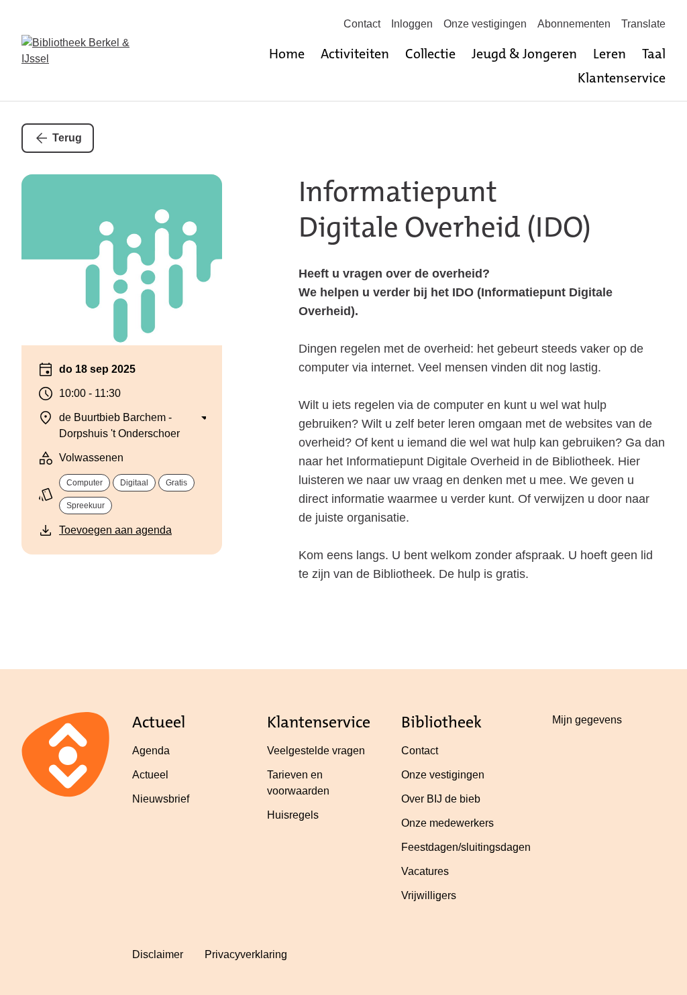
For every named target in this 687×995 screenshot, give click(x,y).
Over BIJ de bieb (440, 799)
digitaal (134, 482)
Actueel (150, 774)
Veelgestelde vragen (316, 750)
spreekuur (85, 505)
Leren (609, 54)
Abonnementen (574, 24)
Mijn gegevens (587, 719)
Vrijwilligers (428, 895)
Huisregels (293, 815)
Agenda (151, 750)
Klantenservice (622, 78)
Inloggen (412, 24)
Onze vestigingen (485, 24)
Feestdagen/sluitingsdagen (466, 847)
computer (84, 482)
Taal (654, 54)
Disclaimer (157, 954)
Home (287, 54)
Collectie (430, 54)
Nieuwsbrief (160, 799)
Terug (67, 137)
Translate (643, 24)
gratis (176, 482)
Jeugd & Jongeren (524, 54)
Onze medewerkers (447, 823)
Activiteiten (355, 54)
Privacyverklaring (246, 954)
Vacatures (425, 871)
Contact (362, 24)
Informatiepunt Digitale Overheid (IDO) (445, 209)
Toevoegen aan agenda (115, 530)
